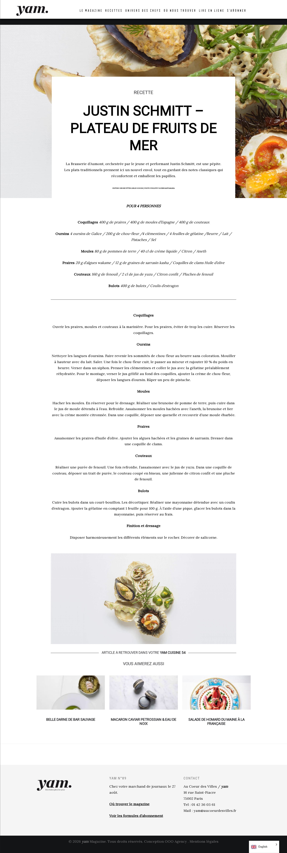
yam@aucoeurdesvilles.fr (215, 810)
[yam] (32, 10)
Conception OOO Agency (165, 841)
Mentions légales (204, 841)
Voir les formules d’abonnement (136, 815)
